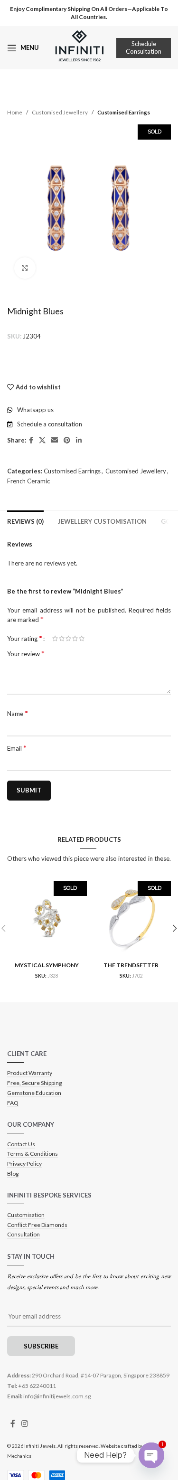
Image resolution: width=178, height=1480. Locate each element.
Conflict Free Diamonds (37, 1224)
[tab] (25, 520)
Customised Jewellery (60, 112)
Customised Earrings (123, 112)
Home (14, 112)
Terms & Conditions (32, 1153)
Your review (26, 653)
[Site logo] (79, 47)
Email (17, 748)
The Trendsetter (131, 965)
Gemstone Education (34, 1092)
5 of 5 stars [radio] (81, 638)
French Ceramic (28, 481)
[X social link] (42, 440)
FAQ (13, 1102)
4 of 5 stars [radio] (75, 638)
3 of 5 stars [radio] (68, 638)
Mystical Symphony (47, 965)
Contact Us (21, 1144)
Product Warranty (29, 1072)
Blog (13, 1173)
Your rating (24, 638)
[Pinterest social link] (67, 440)
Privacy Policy (24, 1163)
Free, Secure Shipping (34, 1082)
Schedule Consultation (143, 47)
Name (17, 713)
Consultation (23, 1234)
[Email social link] (54, 440)
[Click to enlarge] (25, 268)
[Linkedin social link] (78, 440)
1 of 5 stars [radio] (55, 638)
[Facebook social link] (31, 440)
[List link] (89, 410)
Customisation (26, 1214)
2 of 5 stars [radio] (61, 638)
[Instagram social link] (24, 1424)
